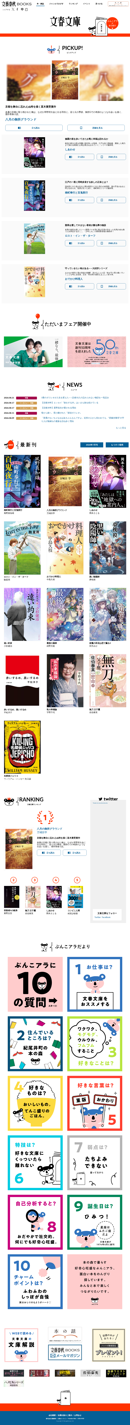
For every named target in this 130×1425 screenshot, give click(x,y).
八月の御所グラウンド (21, 119)
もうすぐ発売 (117, 445)
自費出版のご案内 (65, 1415)
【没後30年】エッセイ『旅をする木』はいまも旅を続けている (69, 403)
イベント (86, 4)
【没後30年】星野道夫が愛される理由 (58, 408)
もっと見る (121, 428)
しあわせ (70, 149)
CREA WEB (81, 1418)
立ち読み (36, 128)
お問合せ (77, 1415)
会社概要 (52, 1415)
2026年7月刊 (92, 445)
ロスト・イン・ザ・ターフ (80, 236)
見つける (99, 4)
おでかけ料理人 (74, 279)
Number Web (72, 1418)
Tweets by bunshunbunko (100, 803)
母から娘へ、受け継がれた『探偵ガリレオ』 (61, 413)
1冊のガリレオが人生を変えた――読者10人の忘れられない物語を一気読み (75, 398)
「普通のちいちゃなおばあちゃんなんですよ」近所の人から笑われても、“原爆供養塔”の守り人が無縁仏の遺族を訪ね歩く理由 (82, 419)
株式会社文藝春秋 (51, 1418)
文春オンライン (62, 1418)
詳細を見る (98, 128)
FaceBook (106, 917)
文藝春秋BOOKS (16, 4)
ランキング (73, 4)
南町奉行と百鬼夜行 (76, 192)
